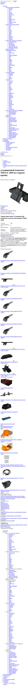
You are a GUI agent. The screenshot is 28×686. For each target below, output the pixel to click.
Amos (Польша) (12, 117)
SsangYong (11, 104)
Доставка (8, 144)
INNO (10, 17)
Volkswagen (11, 109)
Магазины (5, 139)
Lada (10, 92)
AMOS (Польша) (13, 41)
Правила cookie (19, 524)
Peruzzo (10, 38)
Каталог (3, 496)
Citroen (10, 82)
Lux (9, 11)
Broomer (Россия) (13, 120)
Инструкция (5, 205)
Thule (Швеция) (12, 112)
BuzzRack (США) (13, 121)
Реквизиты (3, 498)
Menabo (10, 67)
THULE (10, 23)
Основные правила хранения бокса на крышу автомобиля (14, 518)
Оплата (7, 146)
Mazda (10, 94)
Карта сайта (7, 526)
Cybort (10, 12)
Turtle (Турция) (12, 132)
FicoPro (10, 61)
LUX (10, 29)
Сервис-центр (9, 143)
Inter (10, 28)
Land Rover (11, 93)
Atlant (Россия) (12, 119)
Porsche (10, 101)
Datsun (10, 83)
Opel (10, 99)
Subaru (10, 105)
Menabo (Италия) (13, 111)
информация (6, 141)
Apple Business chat (5, 506)
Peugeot (10, 100)
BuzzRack (11, 36)
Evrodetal (11, 74)
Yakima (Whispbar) (13, 55)
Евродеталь (11, 14)
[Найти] (1, 157)
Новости (23, 497)
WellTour (11, 39)
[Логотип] (3, 2)
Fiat (9, 84)
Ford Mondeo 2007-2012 (6, 235)
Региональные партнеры (11, 147)
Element (10, 13)
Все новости (3, 519)
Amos (10, 25)
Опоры (10, 63)
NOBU (10, 20)
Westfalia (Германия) (13, 133)
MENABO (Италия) (13, 47)
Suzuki (10, 71)
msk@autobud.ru (4, 503)
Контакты (8, 149)
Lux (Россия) (12, 45)
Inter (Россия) (12, 44)
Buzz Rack (11, 43)
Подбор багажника (7, 138)
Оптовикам (8, 148)
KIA (10, 90)
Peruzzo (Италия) (13, 130)
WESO (10, 33)
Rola (10, 68)
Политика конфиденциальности (8, 524)
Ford (10, 85)
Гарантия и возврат (10, 498)
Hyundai (10, 89)
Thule (10, 35)
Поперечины (12, 65)
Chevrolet (11, 81)
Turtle (10, 31)
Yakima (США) (12, 114)
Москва (2, 153)
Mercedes (11, 95)
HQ (9, 27)
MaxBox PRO (12, 19)
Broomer (11, 8)
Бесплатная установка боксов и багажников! (11, 515)
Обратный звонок (5, 504)
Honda (10, 88)
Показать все (12, 534)
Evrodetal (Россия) (13, 125)
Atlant (10, 16)
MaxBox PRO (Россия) (14, 128)
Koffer (10, 18)
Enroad (10, 9)
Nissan (10, 98)
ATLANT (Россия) (13, 46)
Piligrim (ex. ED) (12, 22)
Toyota (10, 108)
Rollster (10, 30)
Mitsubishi (11, 97)
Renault (10, 103)
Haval (10, 87)
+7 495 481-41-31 (4, 152)
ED (9, 57)
